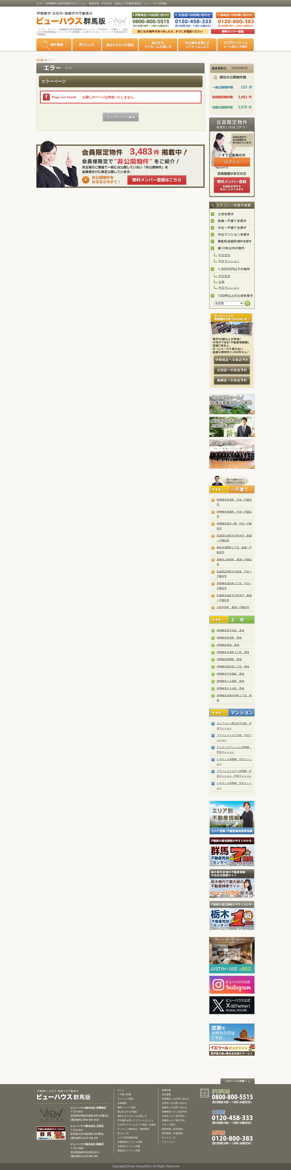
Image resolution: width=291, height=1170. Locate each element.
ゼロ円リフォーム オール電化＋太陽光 (235, 44)
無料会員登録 (233, 31)
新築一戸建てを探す (232, 221)
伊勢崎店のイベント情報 (129, 1142)
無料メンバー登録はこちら (156, 180)
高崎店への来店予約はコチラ (232, 380)
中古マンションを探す (232, 234)
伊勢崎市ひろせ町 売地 (230, 688)
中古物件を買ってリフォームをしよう (197, 44)
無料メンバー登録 (126, 1107)
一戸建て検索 (124, 1094)
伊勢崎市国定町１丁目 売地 (233, 666)
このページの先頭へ (238, 1081)
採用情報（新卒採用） (173, 1129)
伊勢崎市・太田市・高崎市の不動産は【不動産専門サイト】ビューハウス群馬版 (68, 19)
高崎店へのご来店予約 (173, 1120)
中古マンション (228, 261)
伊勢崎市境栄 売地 (228, 645)
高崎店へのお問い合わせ (174, 1107)
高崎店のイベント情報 (128, 1150)
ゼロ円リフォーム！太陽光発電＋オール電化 (232, 404)
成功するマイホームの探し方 (158, 44)
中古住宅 (224, 255)
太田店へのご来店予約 (173, 1116)
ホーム (120, 1090)
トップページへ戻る (121, 117)
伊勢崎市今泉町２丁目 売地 (233, 652)
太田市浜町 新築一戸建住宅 (233, 607)
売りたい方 (86, 44)
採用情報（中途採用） (173, 1133)
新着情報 (166, 1090)
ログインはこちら (232, 162)
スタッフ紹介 (232, 454)
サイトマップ (169, 1137)
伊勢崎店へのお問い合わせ (175, 1098)
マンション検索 (125, 1098)
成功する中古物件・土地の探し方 (232, 427)
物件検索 (54, 44)
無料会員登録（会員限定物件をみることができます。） (232, 185)
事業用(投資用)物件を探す (232, 241)
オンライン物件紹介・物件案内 (133, 1129)
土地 (221, 281)
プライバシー (169, 1142)
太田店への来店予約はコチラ (232, 370)
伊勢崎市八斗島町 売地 (230, 681)
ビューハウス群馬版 (65, 1095)
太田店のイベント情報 (128, 1146)
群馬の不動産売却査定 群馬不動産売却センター (232, 852)
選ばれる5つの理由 (120, 44)
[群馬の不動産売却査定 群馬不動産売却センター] (51, 1137)
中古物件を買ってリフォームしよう (135, 1120)
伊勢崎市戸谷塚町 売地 (230, 673)
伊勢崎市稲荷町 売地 (229, 659)
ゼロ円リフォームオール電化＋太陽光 (136, 1124)
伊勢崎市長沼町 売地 (229, 637)
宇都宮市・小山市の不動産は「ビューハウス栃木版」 (232, 883)
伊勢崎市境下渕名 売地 (230, 630)
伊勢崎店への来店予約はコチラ (232, 359)
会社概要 (166, 1094)
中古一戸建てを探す (232, 228)
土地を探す (232, 214)
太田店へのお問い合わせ (174, 1103)
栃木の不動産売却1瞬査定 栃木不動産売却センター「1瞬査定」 (232, 915)
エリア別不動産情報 (127, 1137)
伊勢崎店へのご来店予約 (174, 1111)
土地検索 (121, 1103)
